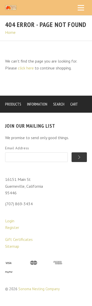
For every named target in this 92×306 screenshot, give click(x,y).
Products (13, 104)
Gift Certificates (19, 239)
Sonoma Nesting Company (39, 288)
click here (26, 67)
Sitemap (12, 246)
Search (58, 104)
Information (37, 104)
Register (12, 227)
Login (9, 220)
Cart (74, 104)
